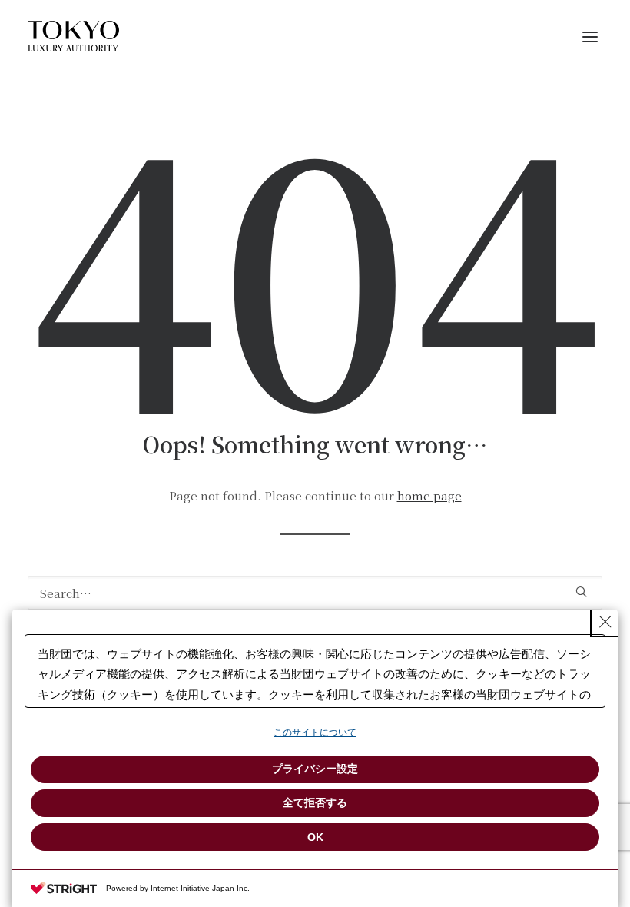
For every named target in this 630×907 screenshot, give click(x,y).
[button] (581, 591)
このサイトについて (315, 732)
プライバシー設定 (315, 768)
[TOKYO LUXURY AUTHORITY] (73, 36)
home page (429, 495)
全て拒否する (315, 802)
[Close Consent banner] (605, 622)
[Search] (315, 593)
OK (315, 837)
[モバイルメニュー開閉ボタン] (590, 36)
